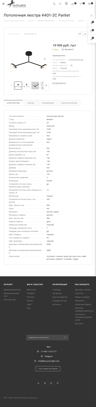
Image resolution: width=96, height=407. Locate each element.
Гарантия (79, 293)
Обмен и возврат (82, 297)
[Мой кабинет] (66, 4)
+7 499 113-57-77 (48, 351)
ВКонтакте (31, 289)
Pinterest (30, 297)
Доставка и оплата (83, 289)
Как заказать (82, 284)
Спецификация (48, 103)
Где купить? (69, 49)
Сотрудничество (59, 300)
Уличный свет (10, 299)
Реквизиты (79, 300)
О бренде (56, 289)
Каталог (8, 284)
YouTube (51, 383)
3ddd (29, 304)
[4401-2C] (28, 59)
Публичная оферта (83, 304)
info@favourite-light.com (48, 361)
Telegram (31, 293)
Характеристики (13, 103)
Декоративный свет (12, 289)
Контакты (56, 304)
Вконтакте (38, 383)
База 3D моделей (59, 297)
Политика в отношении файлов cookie (83, 317)
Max (28, 308)
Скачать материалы (69, 103)
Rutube (30, 300)
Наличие (30, 103)
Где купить (57, 293)
